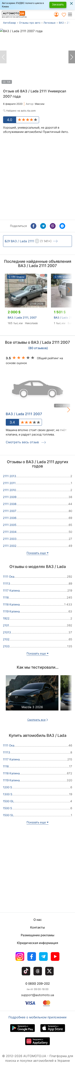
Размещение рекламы (37, 935)
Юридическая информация (37, 943)
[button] (71, 14)
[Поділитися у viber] (53, 226)
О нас (37, 920)
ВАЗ (61, 22)
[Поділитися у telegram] (43, 226)
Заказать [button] (58, 4)
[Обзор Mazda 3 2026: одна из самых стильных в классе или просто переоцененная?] (32, 696)
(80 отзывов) (38, 348)
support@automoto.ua (37, 995)
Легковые (49, 22)
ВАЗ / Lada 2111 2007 (24, 414)
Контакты (37, 927)
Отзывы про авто (29, 22)
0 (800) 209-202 (37, 983)
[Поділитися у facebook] (33, 226)
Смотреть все (36, 719)
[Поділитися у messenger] (62, 226)
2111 (69, 22)
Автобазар (9, 22)
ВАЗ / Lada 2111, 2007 (22, 317)
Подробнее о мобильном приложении (37, 1017)
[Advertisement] (37, 178)
